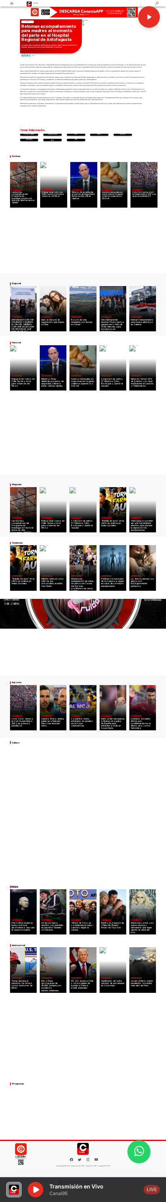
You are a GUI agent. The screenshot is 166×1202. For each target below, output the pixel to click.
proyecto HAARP (29, 134)
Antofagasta (106, 316)
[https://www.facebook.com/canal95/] (71, 1159)
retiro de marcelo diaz (52, 140)
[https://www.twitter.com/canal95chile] (79, 1161)
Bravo (99, 134)
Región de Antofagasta (136, 316)
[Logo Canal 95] (29, 3)
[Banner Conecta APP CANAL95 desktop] (83, 12)
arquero (123, 134)
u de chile (29, 139)
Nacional (77, 189)
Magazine (17, 189)
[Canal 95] (11, 3)
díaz (76, 134)
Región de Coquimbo (77, 316)
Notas (27, 21)
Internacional (76, 575)
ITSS (76, 139)
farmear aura (53, 134)
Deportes (137, 189)
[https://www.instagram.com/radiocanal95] (88, 1161)
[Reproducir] (149, 17)
